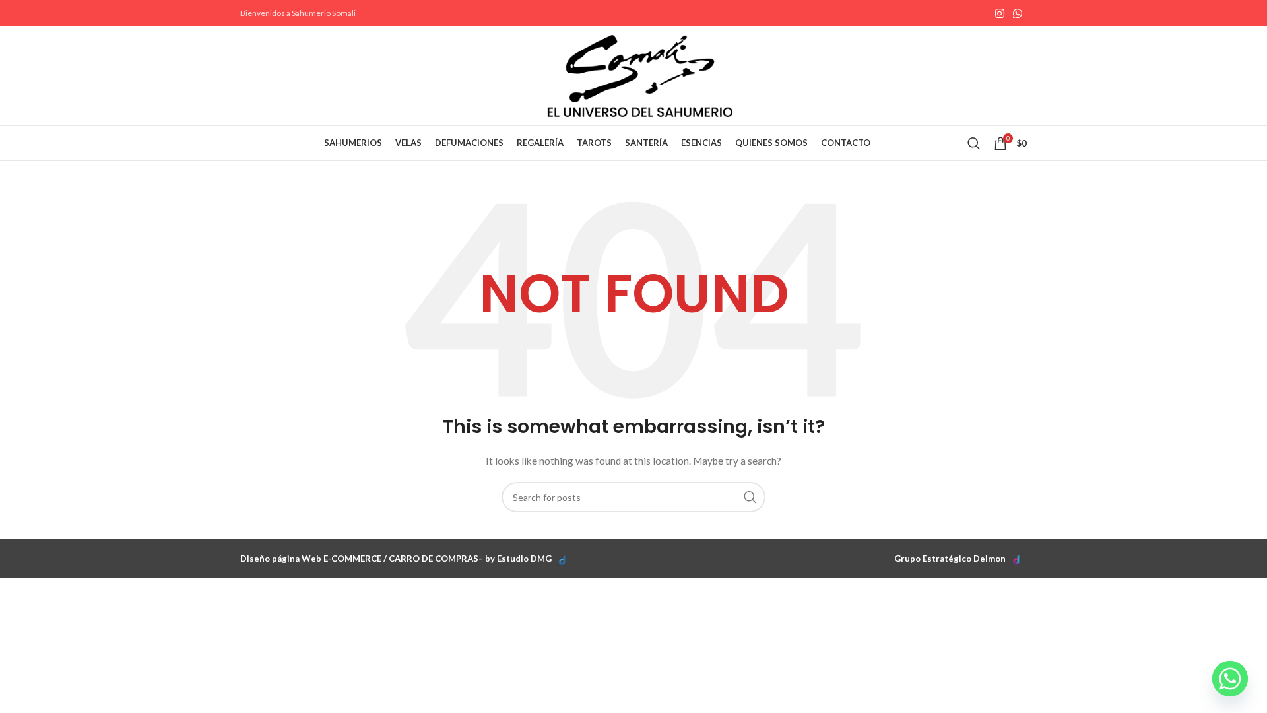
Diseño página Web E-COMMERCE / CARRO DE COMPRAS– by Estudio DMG (396, 558)
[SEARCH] (750, 497)
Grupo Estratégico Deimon (950, 558)
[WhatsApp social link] (1018, 13)
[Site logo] (640, 75)
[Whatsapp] (1230, 678)
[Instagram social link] (999, 13)
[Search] (974, 143)
